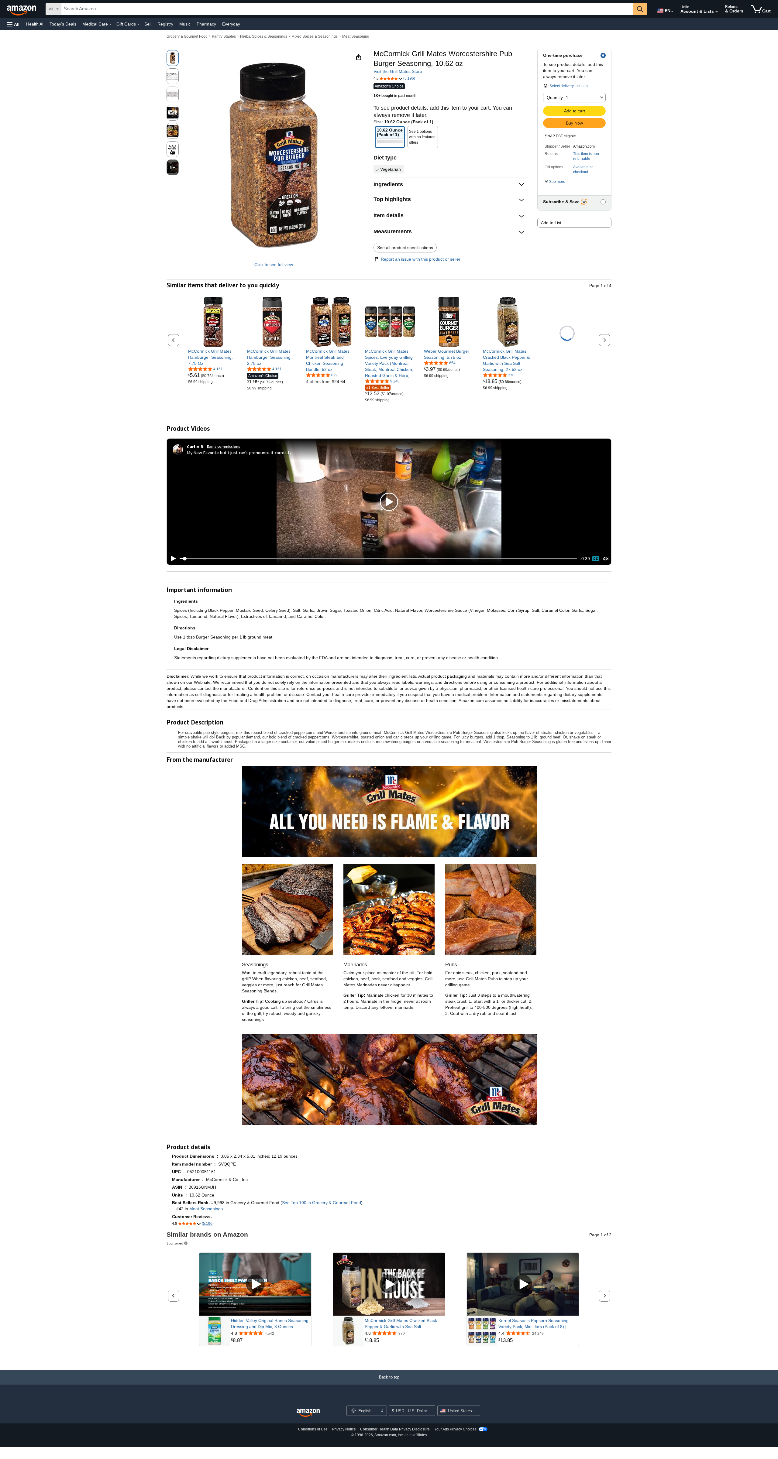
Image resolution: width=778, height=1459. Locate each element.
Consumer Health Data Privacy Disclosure (395, 1429)
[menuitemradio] (595, 558)
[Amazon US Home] (308, 1413)
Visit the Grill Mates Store (398, 71)
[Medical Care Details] (110, 24)
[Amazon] (22, 9)
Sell (147, 24)
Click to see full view (273, 264)
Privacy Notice (344, 1429)
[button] (13, 24)
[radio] (172, 58)
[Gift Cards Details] (138, 24)
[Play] (172, 558)
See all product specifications (405, 247)
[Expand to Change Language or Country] (672, 11)
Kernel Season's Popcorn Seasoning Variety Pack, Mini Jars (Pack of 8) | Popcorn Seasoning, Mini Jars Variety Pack (534, 1324)
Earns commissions (223, 446)
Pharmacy (206, 24)
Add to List (551, 222)
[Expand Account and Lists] (716, 11)
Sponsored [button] (175, 1243)
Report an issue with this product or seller (420, 259)
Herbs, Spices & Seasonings (263, 36)
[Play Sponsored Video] (255, 1284)
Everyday (231, 24)
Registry (165, 24)
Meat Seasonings (206, 1208)
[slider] (378, 558)
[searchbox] (347, 9)
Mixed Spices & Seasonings (314, 36)
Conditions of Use (313, 1429)
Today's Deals (63, 24)
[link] (213, 357)
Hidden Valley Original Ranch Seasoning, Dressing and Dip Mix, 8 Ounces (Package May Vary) (270, 1324)
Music (185, 24)
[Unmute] (606, 558)
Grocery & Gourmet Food (187, 36)
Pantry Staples (224, 36)
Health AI (34, 24)
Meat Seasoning (355, 36)
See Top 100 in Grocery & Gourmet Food (321, 1202)
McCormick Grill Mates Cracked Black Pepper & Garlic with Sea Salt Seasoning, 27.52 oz (401, 1324)
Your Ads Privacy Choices (455, 1429)
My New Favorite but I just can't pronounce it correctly (239, 452)
